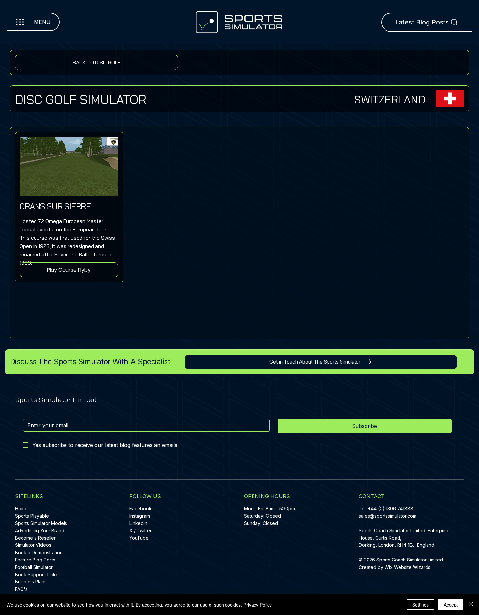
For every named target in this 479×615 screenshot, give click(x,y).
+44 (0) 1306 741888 (390, 508)
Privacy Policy (257, 604)
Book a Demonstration (39, 552)
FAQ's (21, 589)
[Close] (471, 604)
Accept (451, 604)
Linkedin (138, 523)
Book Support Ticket (37, 574)
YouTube (139, 538)
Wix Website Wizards (407, 567)
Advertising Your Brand (39, 530)
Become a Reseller (35, 538)
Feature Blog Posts (35, 559)
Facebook (140, 508)
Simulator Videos (33, 545)
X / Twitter (140, 530)
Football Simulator (34, 567)
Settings (420, 604)
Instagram (139, 516)
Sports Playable (32, 516)
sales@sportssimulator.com (387, 516)
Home (21, 508)
